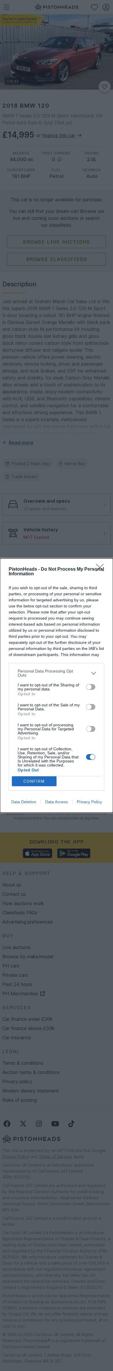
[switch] (90, 687)
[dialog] (56, 685)
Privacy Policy (89, 801)
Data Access (56, 801)
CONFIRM (34, 781)
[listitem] (56, 673)
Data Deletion (23, 801)
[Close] (101, 569)
